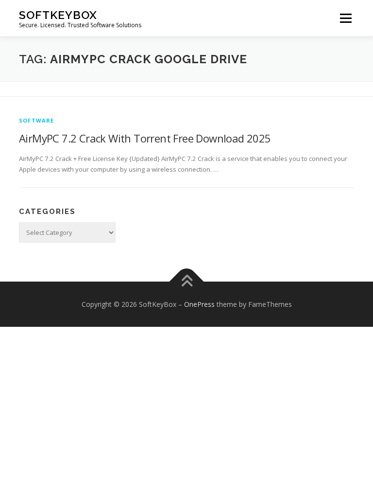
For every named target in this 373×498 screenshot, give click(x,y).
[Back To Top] (187, 281)
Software (36, 120)
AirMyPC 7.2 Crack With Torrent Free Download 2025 (145, 138)
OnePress (199, 304)
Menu (345, 18)
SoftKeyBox (58, 14)
